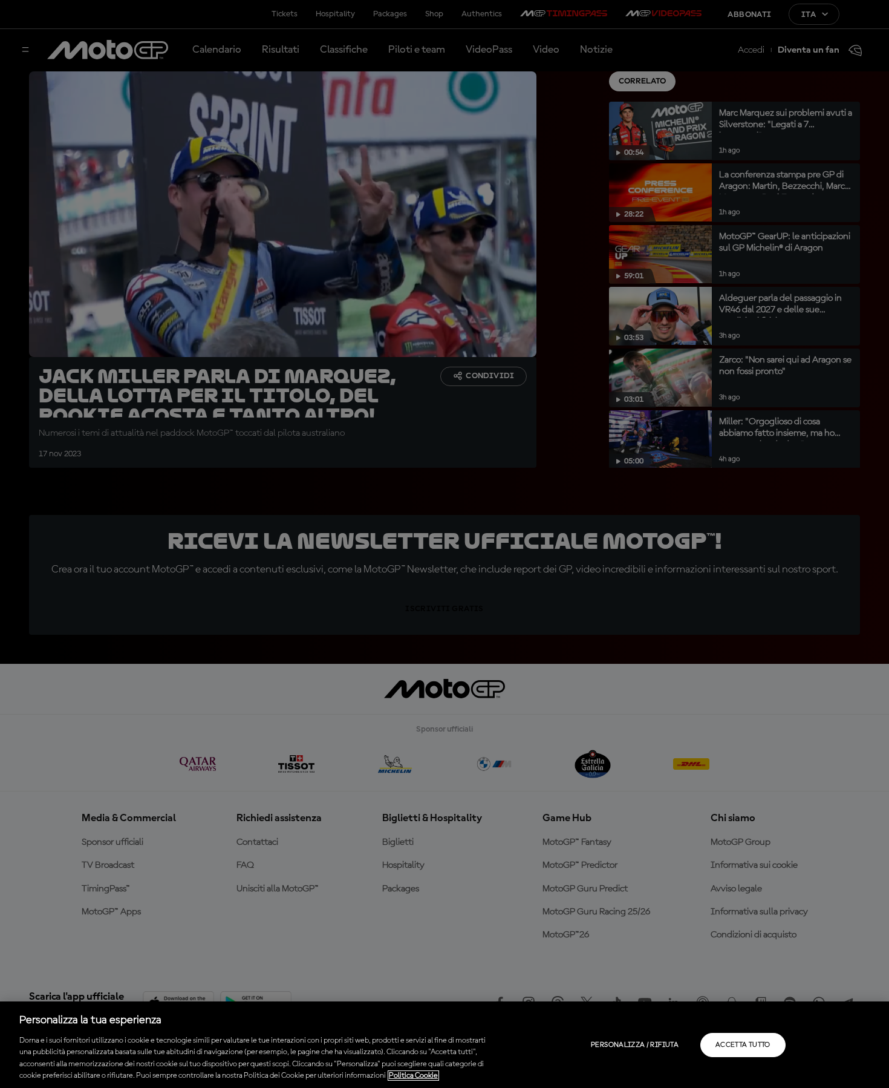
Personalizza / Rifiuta (635, 1045)
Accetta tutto (742, 1045)
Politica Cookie (413, 1076)
